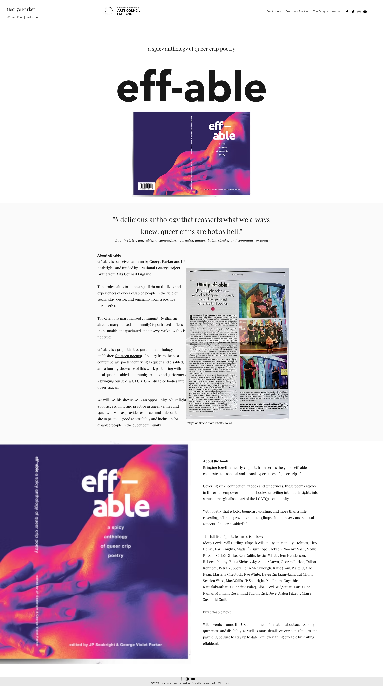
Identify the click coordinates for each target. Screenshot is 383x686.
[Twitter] (353, 12)
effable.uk (211, 643)
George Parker (21, 9)
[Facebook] (347, 12)
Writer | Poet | (16, 17)
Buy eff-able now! (217, 612)
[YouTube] (365, 12)
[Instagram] (359, 12)
